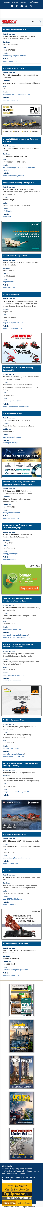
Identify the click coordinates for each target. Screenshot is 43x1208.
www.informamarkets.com (13, 754)
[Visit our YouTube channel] (21, 6)
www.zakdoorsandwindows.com (15, 635)
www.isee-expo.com (11, 518)
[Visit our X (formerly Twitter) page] (17, 6)
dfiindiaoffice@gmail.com (12, 167)
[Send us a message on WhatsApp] (31, 6)
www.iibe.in (7, 216)
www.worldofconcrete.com (13, 756)
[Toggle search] (39, 22)
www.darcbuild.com (10, 100)
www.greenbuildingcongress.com (16, 406)
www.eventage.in (9, 559)
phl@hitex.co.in (8, 282)
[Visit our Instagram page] (26, 6)
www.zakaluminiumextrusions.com (16, 637)
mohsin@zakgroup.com (12, 629)
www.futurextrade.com (12, 681)
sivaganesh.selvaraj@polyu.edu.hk (16, 792)
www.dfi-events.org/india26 (13, 175)
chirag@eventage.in (10, 554)
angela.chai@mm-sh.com (13, 323)
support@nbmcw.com (11, 1180)
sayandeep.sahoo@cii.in (12, 401)
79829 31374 (18, 1177)
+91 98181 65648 (9, 1177)
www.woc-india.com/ (11, 975)
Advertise (15, 2)
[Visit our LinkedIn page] (12, 6)
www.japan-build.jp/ (10, 443)
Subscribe (23, 2)
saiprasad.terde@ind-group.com (15, 970)
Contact (7, 2)
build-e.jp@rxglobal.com (12, 437)
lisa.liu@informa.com (11, 748)
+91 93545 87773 (30, 1177)
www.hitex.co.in (9, 287)
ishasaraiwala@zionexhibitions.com (16, 94)
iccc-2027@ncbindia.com (13, 899)
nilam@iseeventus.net (11, 513)
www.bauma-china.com (12, 328)
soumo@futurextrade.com (13, 675)
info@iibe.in (7, 211)
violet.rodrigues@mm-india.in (14, 55)
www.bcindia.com (9, 61)
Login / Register (33, 2)
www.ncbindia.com (10, 904)
